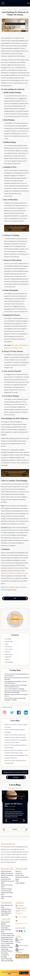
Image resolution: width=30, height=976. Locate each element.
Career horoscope (6, 889)
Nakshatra (8, 657)
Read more (15, 820)
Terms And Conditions (22, 877)
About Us (18, 871)
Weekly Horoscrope (7, 873)
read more (13, 806)
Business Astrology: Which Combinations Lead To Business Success (15, 686)
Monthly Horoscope (7, 875)
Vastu (6, 644)
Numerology (9, 641)
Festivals (7, 652)
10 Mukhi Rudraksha (7, 933)
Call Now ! (16, 777)
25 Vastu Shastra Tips (7, 935)
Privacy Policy (19, 875)
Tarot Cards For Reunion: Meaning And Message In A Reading (15, 699)
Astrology (8, 639)
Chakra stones (5, 945)
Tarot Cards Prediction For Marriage (14, 689)
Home (3, 9)
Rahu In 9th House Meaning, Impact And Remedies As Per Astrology (15, 691)
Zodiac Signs (9, 654)
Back (15, 598)
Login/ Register (20, 883)
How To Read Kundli (7, 943)
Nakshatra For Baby (7, 947)
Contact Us (18, 873)
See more (15, 829)
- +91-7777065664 (22, 917)
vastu (15, 9)
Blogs (9, 9)
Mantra (7, 659)
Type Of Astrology (6, 959)
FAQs (16, 881)
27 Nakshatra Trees (7, 941)
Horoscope (8, 647)
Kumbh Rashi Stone (7, 939)
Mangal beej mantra (7, 937)
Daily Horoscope (6, 871)
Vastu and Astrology (7, 960)
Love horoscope (6, 890)
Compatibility (9, 662)
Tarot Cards (8, 649)
